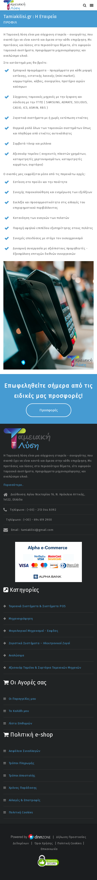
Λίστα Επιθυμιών (20, 723)
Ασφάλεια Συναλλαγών (24, 751)
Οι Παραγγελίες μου (22, 698)
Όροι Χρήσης (44, 843)
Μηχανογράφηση (21, 618)
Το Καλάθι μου (19, 711)
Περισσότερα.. (13, 485)
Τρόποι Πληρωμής (22, 763)
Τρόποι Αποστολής (22, 775)
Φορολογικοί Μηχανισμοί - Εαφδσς (33, 630)
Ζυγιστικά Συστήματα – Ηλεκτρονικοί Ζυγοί (39, 643)
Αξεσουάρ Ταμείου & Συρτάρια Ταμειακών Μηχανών (45, 667)
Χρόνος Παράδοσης (23, 787)
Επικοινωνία (49, 849)
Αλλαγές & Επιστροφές (25, 800)
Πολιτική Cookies (21, 812)
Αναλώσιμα (16, 655)
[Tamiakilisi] (14, 5)
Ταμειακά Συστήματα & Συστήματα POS (37, 606)
